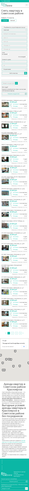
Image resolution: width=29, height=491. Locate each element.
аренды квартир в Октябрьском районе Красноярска (13, 441)
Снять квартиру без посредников (11, 460)
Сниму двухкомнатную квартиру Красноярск (14, 469)
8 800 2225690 (6, 1)
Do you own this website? (8, 346)
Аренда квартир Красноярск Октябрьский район (15, 466)
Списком (5, 20)
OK (24, 346)
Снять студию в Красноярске (10, 461)
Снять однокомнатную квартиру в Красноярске (15, 467)
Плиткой (12, 20)
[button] (14, 30)
